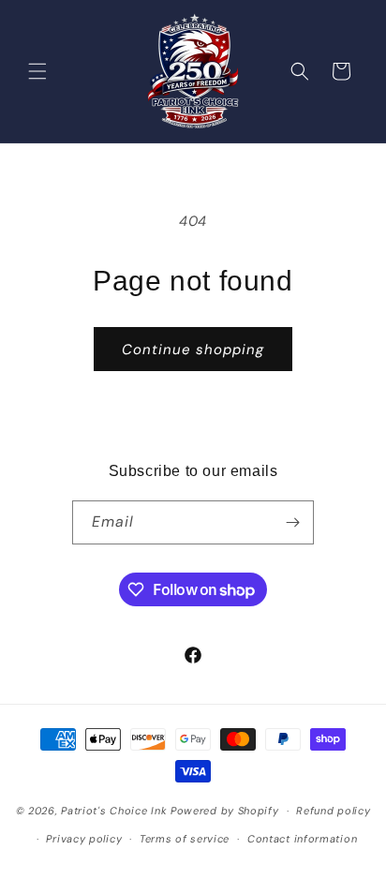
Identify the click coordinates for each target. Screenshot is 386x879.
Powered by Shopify (225, 810)
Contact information (302, 838)
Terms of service (185, 838)
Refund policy (333, 810)
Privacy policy (84, 838)
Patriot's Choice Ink (114, 810)
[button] (37, 71)
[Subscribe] (292, 522)
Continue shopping (193, 349)
